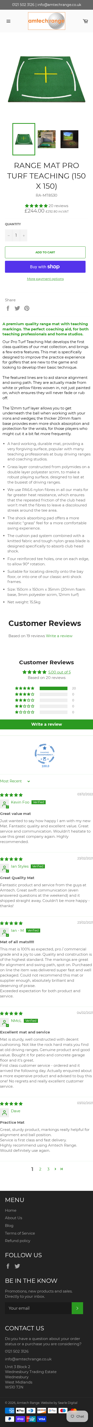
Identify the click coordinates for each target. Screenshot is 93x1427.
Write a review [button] (46, 724)
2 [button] (40, 1169)
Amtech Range (28, 1403)
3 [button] (48, 1169)
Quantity (13, 224)
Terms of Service (20, 1233)
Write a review (59, 635)
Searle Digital (67, 1403)
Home (10, 1210)
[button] (37, 205)
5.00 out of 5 (59, 672)
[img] (11, 795)
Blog (9, 1225)
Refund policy (17, 1240)
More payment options (45, 279)
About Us (13, 1217)
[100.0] (45, 754)
